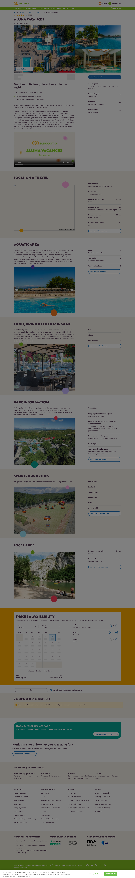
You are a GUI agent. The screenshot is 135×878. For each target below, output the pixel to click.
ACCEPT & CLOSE (110, 874)
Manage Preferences (96, 874)
